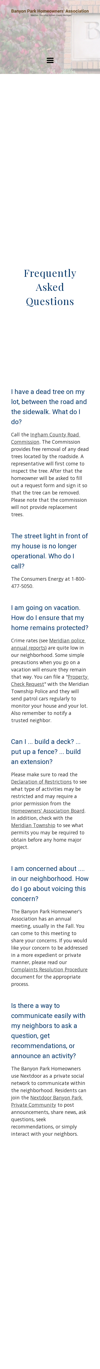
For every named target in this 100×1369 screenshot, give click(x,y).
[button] (50, 60)
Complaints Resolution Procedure (49, 969)
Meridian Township (33, 825)
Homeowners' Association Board (47, 810)
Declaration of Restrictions (41, 781)
